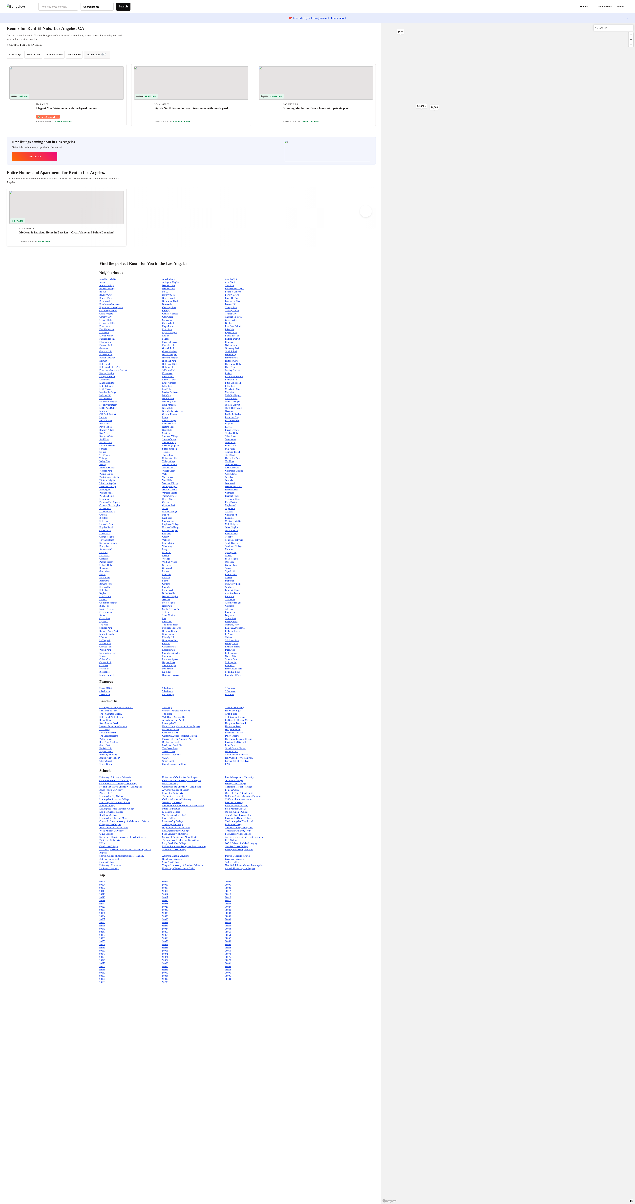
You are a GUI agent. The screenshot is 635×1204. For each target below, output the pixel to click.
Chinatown (167, 320)
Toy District (230, 455)
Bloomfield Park (233, 675)
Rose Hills (167, 430)
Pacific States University (236, 805)
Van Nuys (229, 461)
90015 (228, 894)
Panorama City (232, 417)
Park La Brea (105, 420)
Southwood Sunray (108, 543)
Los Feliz (166, 389)
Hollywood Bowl (233, 726)
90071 (165, 954)
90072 (228, 954)
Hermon (103, 361)
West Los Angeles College (174, 815)
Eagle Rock (167, 326)
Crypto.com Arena (170, 732)
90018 (228, 897)
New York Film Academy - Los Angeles (243, 865)
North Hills (167, 408)
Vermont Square (106, 467)
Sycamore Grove (233, 499)
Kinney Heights (106, 373)
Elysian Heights (169, 332)
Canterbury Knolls (108, 310)
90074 (165, 957)
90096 (102, 979)
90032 (165, 913)
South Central (105, 442)
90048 (228, 929)
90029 (165, 910)
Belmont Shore (232, 590)
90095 (228, 976)
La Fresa (103, 552)
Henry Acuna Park (233, 668)
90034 (102, 916)
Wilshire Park (231, 489)
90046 (102, 929)
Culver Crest (105, 659)
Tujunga (103, 458)
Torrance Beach (106, 540)
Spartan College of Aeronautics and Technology (121, 856)
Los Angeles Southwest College (114, 799)
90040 (102, 922)
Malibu (165, 515)
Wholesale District (233, 486)
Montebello (167, 668)
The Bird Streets (170, 624)
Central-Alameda (170, 313)
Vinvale (102, 656)
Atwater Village (106, 285)
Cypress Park (168, 323)
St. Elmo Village (107, 511)
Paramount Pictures (234, 732)
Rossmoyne (104, 568)
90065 (165, 947)
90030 (228, 910)
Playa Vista (230, 423)
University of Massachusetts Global (178, 868)
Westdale (229, 477)
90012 (228, 891)
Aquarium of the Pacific (173, 720)
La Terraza (104, 555)
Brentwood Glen (232, 301)
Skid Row (104, 439)
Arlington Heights (170, 282)
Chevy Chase (231, 565)
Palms (165, 417)
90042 (228, 922)
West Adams (230, 474)
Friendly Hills (168, 637)
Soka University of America (175, 834)
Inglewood (230, 650)
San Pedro (104, 433)
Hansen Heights (169, 354)
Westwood (230, 483)
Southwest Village (233, 546)
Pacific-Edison (106, 562)
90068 (165, 951)
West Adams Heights (109, 477)
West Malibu (231, 515)
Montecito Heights (108, 401)
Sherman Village (170, 436)
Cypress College (106, 862)
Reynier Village (106, 430)
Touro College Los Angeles (238, 815)
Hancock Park (105, 354)
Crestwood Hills (106, 323)
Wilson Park (105, 650)
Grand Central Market (235, 748)
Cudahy (165, 537)
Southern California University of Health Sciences (122, 837)
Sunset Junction (169, 449)
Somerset (229, 568)
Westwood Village (107, 486)
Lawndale (166, 672)
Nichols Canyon (232, 405)
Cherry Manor (106, 612)
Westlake (229, 480)
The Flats (103, 624)
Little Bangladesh (233, 383)
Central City (230, 313)
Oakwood (229, 411)
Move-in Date (33, 54)
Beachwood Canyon (234, 288)
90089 (102, 973)
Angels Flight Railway (109, 758)
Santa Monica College (235, 809)
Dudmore (166, 552)
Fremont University (234, 802)
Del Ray (229, 323)
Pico (164, 618)
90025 (102, 907)
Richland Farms (232, 646)
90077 (165, 960)
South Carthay (169, 442)
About (620, 6)
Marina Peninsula (170, 392)
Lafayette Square (107, 376)
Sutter (102, 615)
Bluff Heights (168, 603)
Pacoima (103, 417)
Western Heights (107, 480)
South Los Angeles (171, 653)
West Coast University (109, 840)
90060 (228, 941)
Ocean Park (104, 618)
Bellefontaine (231, 533)
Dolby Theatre (232, 736)
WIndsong (167, 546)
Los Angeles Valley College (238, 834)
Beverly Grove (232, 295)
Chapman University (234, 859)
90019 (102, 900)
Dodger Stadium (232, 729)
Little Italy (167, 386)
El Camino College (171, 812)
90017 (165, 897)
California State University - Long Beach (181, 787)
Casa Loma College (108, 846)
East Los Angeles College (111, 812)
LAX (227, 764)
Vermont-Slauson (233, 464)
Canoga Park (231, 307)
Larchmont (104, 379)
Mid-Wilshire (105, 398)
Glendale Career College (236, 846)
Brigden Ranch (106, 527)
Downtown (104, 326)
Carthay (165, 310)
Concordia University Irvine (238, 831)
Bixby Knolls (168, 593)
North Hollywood (233, 408)
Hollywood (104, 364)
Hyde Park (230, 367)
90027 (228, 907)
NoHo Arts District (108, 408)
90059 (165, 941)
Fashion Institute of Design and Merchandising (184, 846)
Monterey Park (232, 624)
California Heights (108, 603)
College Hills (105, 565)
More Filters (74, 54)
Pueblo (165, 555)
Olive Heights (231, 527)
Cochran (166, 502)
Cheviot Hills (105, 320)
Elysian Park (231, 332)
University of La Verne (110, 865)
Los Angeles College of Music (113, 818)
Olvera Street (105, 761)
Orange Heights (106, 537)
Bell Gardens (231, 653)
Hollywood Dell (169, 364)
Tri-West (229, 511)
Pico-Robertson (232, 420)
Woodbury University (172, 802)
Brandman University (172, 859)
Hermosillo (104, 587)
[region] (417, 76)
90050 (165, 932)
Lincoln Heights (106, 383)
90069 (228, 951)
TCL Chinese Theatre (235, 717)
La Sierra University (109, 868)
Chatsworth (167, 317)
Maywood (166, 656)
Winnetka (229, 493)
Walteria (166, 540)
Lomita (165, 571)
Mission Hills (231, 398)
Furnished (229, 694)
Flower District (106, 345)
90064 (102, 947)
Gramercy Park (232, 348)
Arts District (231, 282)
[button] (628, 6)
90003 (228, 881)
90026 (165, 907)
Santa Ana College (170, 862)
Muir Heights (231, 524)
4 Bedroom (104, 691)
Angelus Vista (231, 279)
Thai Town (104, 455)
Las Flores (167, 518)
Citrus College (106, 834)
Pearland (166, 577)
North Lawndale (107, 675)
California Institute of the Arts (239, 799)
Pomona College (232, 790)
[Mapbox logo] (389, 1201)
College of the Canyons (110, 824)
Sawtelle (166, 433)
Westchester (167, 477)
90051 (228, 932)
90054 (228, 935)
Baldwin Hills (168, 285)
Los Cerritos (105, 596)
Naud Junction (169, 405)
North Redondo (106, 634)
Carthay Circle (232, 310)
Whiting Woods (169, 562)
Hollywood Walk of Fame (111, 717)
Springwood (230, 552)
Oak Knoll (104, 521)
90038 (165, 919)
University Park (232, 458)
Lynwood (103, 621)
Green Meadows (169, 351)
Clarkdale (103, 665)
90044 (165, 925)
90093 (102, 976)
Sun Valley (230, 449)
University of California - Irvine (114, 802)
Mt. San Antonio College (236, 812)
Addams (229, 609)
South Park (230, 442)
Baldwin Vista (168, 288)
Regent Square (169, 499)
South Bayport (232, 543)
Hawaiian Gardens (170, 675)
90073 (102, 957)
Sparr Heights (231, 559)
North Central (231, 530)
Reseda (228, 427)
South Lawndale (232, 672)
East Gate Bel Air (233, 326)
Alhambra (104, 581)
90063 (228, 944)
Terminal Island (232, 452)
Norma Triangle (169, 511)
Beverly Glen (168, 295)
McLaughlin (230, 662)
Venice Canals (168, 751)
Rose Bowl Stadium (108, 742)
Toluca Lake (168, 455)
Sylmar (102, 452)
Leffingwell (104, 640)
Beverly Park (105, 298)
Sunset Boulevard (107, 732)
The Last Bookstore (108, 736)
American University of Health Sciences (244, 837)
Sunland (103, 449)
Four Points (104, 577)
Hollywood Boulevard (235, 723)
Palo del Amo (168, 543)
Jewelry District (232, 370)
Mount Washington (108, 405)
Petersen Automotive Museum (113, 726)
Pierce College (169, 818)
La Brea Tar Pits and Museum (239, 720)
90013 (102, 894)
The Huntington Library (110, 714)
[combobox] (58, 7)
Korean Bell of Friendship (237, 761)
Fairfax (165, 339)
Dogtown (229, 615)
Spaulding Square (170, 445)
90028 (102, 910)
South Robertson (107, 445)
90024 (228, 903)
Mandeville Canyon (108, 392)
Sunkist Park (231, 659)
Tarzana (165, 452)
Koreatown (167, 373)
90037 (102, 919)
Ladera (228, 373)
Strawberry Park (232, 584)
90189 (102, 982)
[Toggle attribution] (631, 1201)
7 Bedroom (104, 694)
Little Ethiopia (106, 386)
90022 (102, 903)
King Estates (231, 502)
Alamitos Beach (232, 593)
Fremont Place (232, 496)
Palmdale (166, 574)
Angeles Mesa (168, 279)
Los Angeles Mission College (175, 831)
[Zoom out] (631, 39)
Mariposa (229, 562)
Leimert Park (231, 379)
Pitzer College (106, 793)
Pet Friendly (168, 694)
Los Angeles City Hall (235, 742)
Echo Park (167, 329)
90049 (102, 932)
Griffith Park (231, 351)
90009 (228, 888)
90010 (102, 891)
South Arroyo (168, 521)
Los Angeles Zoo (170, 723)
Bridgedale (104, 546)
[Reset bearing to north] (631, 44)
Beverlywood (168, 298)
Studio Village (169, 665)
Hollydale (103, 590)
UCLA (165, 758)
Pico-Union (104, 423)
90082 (102, 966)
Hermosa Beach (169, 631)
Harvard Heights (170, 357)
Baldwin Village (106, 288)
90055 (102, 938)
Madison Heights (233, 521)
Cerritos (166, 643)
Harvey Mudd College (235, 783)
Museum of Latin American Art (177, 739)
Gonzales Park (169, 646)
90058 (102, 941)
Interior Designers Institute (237, 856)
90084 (228, 966)
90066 (228, 947)
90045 (228, 925)
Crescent (103, 515)
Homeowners (604, 6)
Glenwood (167, 568)
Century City (105, 317)
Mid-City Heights (233, 395)
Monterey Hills (169, 401)
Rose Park (167, 606)
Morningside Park (107, 653)
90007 (102, 888)
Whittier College (107, 805)
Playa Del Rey (169, 423)
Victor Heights (232, 467)
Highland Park (169, 361)
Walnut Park (105, 643)
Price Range (15, 54)
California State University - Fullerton (243, 796)
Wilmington (104, 489)
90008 (165, 888)
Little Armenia (169, 383)
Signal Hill (230, 571)
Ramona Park (105, 584)
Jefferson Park (169, 370)
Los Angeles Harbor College (238, 818)
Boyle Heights (231, 298)
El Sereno (104, 332)
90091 (228, 973)
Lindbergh (230, 612)
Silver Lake (230, 436)
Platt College (231, 840)
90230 (165, 982)
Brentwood (104, 301)
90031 (102, 913)
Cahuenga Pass (169, 307)
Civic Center (231, 320)
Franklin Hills (168, 345)
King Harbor (168, 634)
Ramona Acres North (235, 628)
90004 (102, 885)
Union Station (231, 751)
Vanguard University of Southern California (182, 865)
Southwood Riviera (234, 540)
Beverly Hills (231, 621)
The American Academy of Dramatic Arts (181, 840)
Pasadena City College (172, 821)
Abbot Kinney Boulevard (237, 754)
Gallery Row (231, 345)
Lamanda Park (106, 524)
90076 (102, 960)
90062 (165, 944)
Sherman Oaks (106, 436)
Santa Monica (168, 615)
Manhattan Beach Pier (172, 745)
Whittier (103, 637)
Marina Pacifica (106, 609)
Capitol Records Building (174, 764)
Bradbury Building (108, 754)
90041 (165, 922)
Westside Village (170, 483)
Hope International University (176, 827)
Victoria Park (105, 471)
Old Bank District (107, 414)
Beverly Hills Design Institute (239, 849)
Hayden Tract (168, 662)
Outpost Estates (169, 414)
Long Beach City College (174, 843)
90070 (102, 954)
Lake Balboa (168, 376)
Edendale (229, 329)
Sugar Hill (230, 508)
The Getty (167, 707)
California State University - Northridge (118, 783)
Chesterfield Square (234, 317)
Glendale (103, 559)
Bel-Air (165, 292)
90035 (165, 916)
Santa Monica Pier (108, 710)
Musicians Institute (171, 809)
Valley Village (168, 461)
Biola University (170, 783)
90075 (228, 957)
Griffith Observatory (234, 707)
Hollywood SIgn (233, 710)
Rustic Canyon (232, 430)
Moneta (228, 555)
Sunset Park (230, 618)
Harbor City (230, 354)
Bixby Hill (104, 606)
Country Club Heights (109, 505)
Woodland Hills (106, 496)
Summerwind (105, 549)
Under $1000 (105, 688)
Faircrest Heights (107, 339)
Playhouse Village (170, 524)
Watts (164, 474)
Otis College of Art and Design (239, 793)
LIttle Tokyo (105, 389)
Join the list (34, 156)
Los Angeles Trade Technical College (116, 809)
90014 (165, 894)
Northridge (104, 411)
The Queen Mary (170, 748)
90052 (102, 935)
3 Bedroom (230, 688)
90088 (228, 969)
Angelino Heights (107, 279)
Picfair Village (169, 420)
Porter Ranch (105, 427)
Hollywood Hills (233, 364)
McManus (103, 668)
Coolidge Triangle (170, 609)
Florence (229, 342)
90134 (228, 979)
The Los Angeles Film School (239, 821)
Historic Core (231, 361)
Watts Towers (105, 739)
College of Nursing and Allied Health (179, 837)
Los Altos (229, 596)
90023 (165, 903)
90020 (165, 900)
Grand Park (104, 745)
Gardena (166, 584)
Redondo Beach (232, 631)
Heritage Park (231, 643)
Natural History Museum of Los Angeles (181, 726)
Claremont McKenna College (238, 787)
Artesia (228, 577)
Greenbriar (167, 565)
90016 (102, 897)
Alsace (165, 508)
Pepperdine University (172, 793)
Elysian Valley (106, 335)
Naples (102, 593)
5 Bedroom (167, 691)
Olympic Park (168, 505)
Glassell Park (168, 348)
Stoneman (229, 581)
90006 (228, 885)
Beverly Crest (105, 295)
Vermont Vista (168, 467)
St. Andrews (105, 508)
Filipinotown (105, 342)
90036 (228, 916)
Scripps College (232, 862)
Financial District (170, 342)
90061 (102, 944)
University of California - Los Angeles (180, 777)
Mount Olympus (232, 401)
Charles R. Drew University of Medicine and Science (124, 821)
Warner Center (106, 474)
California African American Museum (179, 736)
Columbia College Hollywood (239, 827)
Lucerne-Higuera (170, 659)
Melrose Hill (105, 395)
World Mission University (111, 831)
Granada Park (105, 646)
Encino (165, 335)
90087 (165, 969)
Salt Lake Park (232, 640)
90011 (165, 891)
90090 (165, 973)
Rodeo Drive (105, 720)
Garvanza (103, 348)
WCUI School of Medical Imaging (241, 843)
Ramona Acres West (108, 631)
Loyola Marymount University (239, 777)
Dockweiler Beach (170, 742)
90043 (102, 925)
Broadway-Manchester (109, 304)
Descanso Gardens (170, 729)
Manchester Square (234, 389)
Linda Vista (104, 533)
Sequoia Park (105, 628)
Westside (166, 599)
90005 (165, 885)
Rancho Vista (231, 574)
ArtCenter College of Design (175, 790)
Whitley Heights (169, 486)
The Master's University (173, 796)
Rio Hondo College (108, 815)
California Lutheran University (176, 799)
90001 (102, 881)
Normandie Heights (171, 527)
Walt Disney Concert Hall (174, 717)
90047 (165, 929)
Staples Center (106, 751)
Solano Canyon (169, 439)
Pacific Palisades (233, 414)
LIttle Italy (230, 386)
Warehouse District (234, 471)
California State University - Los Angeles (181, 780)
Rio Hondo (104, 672)
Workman (229, 587)
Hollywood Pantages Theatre (238, 739)
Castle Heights (106, 313)
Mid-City (166, 395)
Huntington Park (170, 640)
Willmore (229, 606)
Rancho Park (168, 427)
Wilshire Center (169, 489)
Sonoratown (230, 439)
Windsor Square (169, 493)
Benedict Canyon (233, 292)
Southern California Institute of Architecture (183, 805)
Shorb (165, 581)
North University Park (172, 411)
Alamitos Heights (233, 603)
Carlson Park (105, 662)
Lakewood (167, 621)
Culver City (230, 656)
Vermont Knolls (169, 464)
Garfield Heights (170, 530)
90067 (102, 951)
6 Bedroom (230, 691)
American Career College (174, 849)
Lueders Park (168, 650)
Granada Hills (105, 351)
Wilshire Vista (105, 493)
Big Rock (103, 518)
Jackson (165, 612)
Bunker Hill (230, 304)
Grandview (104, 571)
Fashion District (232, 339)
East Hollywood (106, 329)
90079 (102, 963)
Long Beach (167, 590)
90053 (165, 935)
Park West (229, 665)
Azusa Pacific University (111, 790)
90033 (228, 913)
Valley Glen (104, 461)
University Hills (169, 458)
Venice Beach (105, 764)
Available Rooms (54, 54)
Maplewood (230, 505)
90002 (165, 881)
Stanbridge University (172, 824)
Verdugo (166, 559)
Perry (164, 549)
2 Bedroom (167, 688)
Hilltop (102, 574)
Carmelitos (230, 599)
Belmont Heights (170, 596)
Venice (102, 464)
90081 (228, 963)
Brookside (167, 304)
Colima (228, 637)
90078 (228, 960)
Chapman (166, 533)
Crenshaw (229, 285)
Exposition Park (232, 335)
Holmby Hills (168, 367)
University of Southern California (115, 777)
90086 (102, 969)
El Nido (229, 634)
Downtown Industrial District (113, 370)
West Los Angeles (107, 483)
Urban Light (168, 761)
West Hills (167, 480)
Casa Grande (105, 530)
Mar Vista (229, 392)
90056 (165, 938)
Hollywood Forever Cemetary (239, 758)
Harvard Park (231, 357)
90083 (165, 966)
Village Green (168, 471)
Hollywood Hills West (109, 367)
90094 (165, 976)
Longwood (104, 499)
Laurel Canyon (169, 379)
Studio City (230, 445)
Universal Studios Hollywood (176, 710)
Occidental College (234, 780)
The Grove (104, 729)
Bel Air (102, 292)
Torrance (229, 537)
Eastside (103, 599)
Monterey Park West (171, 628)
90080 (165, 963)
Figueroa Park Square (109, 502)
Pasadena (229, 518)
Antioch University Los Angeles (240, 868)
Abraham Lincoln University (175, 856)
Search (123, 6)
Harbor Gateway (107, 357)
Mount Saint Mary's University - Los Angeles (120, 787)
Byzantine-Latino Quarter (111, 307)
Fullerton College (233, 824)
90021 (228, 900)
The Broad (167, 714)
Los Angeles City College (111, 796)
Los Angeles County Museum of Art (116, 707)
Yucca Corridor (169, 496)
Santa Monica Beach (108, 723)
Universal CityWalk (171, 754)
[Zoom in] (631, 34)
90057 (228, 938)
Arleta (102, 282)
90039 (228, 919)
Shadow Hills (231, 433)
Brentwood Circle (170, 301)
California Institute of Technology (115, 780)
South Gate (167, 587)
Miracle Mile (168, 398)
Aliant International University (113, 827)
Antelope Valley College (110, 859)
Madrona (229, 549)
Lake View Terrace (234, 376)
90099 (165, 979)
